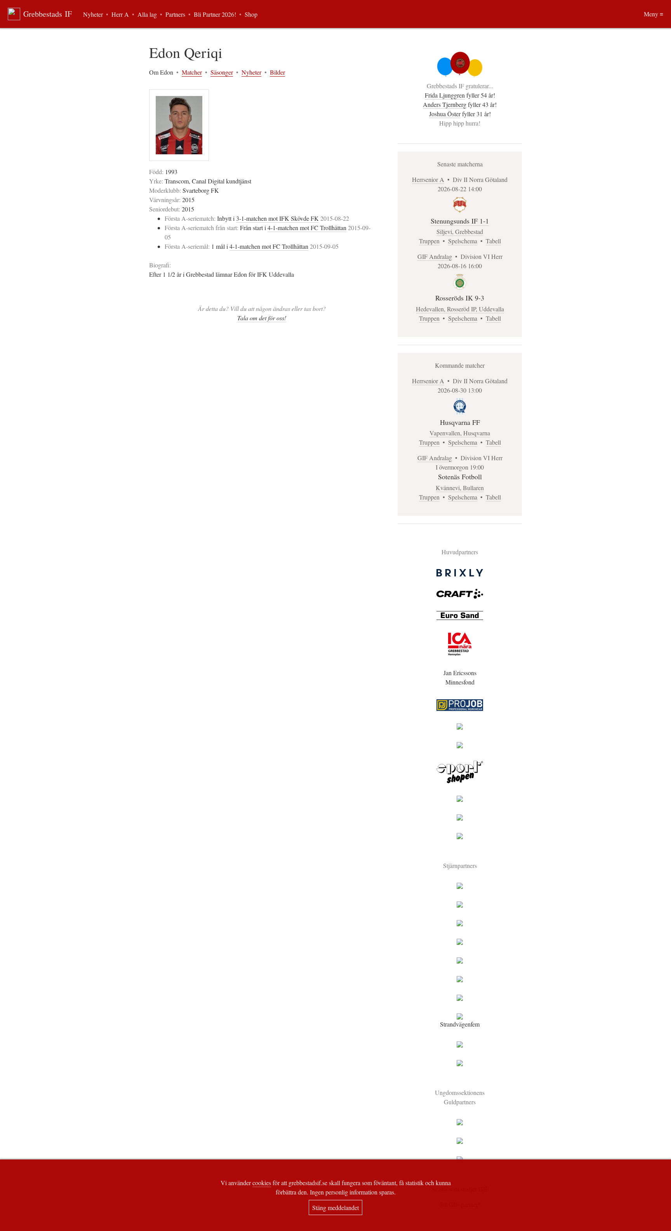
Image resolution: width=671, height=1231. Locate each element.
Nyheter (251, 72)
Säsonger (221, 72)
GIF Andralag (434, 256)
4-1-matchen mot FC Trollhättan (307, 228)
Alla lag (147, 14)
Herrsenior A (428, 179)
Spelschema (462, 241)
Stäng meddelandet (335, 1207)
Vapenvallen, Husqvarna (459, 433)
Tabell (493, 241)
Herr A (120, 14)
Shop (251, 14)
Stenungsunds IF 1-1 (460, 220)
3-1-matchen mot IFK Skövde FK (277, 218)
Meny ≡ (653, 14)
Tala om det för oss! (261, 318)
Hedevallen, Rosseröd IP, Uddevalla (460, 309)
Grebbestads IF (47, 14)
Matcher (192, 72)
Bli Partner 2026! (215, 14)
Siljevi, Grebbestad (459, 231)
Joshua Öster (445, 114)
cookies (261, 1183)
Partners (175, 14)
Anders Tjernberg (444, 104)
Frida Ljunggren (445, 95)
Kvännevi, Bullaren (460, 488)
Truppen (429, 241)
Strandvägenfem (460, 1024)
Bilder (277, 72)
